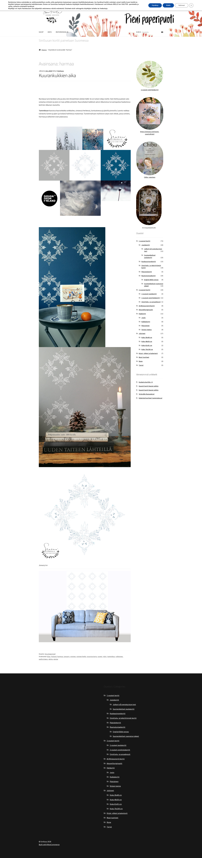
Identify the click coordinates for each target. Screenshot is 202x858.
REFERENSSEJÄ (62, 32)
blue (48, 656)
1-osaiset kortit (144, 241)
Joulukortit (145, 245)
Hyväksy (155, 5)
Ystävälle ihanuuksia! (146, 394)
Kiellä (168, 5)
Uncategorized (50, 654)
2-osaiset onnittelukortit (150, 90)
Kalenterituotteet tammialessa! (150, 398)
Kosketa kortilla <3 (146, 382)
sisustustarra (92, 656)
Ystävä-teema (146, 330)
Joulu (143, 318)
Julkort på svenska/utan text (124, 704)
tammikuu (111, 656)
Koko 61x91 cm (146, 345)
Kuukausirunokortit (148, 261)
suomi (100, 656)
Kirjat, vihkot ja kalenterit (148, 353)
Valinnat (181, 5)
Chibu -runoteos (149, 177)
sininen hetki (81, 656)
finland (53, 656)
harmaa (60, 656)
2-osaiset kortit (144, 290)
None (140, 361)
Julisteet (142, 333)
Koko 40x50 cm (146, 341)
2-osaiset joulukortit (149, 294)
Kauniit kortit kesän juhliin (148, 386)
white (51, 659)
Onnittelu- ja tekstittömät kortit (123, 718)
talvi (104, 656)
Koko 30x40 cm (146, 337)
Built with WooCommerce (49, 844)
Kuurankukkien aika (57, 75)
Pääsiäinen (145, 326)
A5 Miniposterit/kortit (147, 306)
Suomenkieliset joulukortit (149, 256)
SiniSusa (60, 71)
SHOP (41, 32)
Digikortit (142, 314)
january (66, 656)
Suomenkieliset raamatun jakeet (126, 736)
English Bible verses (151, 280)
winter (55, 659)
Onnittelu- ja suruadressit (151, 302)
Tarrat (141, 365)
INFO (50, 32)
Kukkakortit (145, 322)
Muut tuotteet (144, 357)
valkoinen (119, 656)
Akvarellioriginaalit (146, 310)
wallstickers (43, 659)
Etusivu (44, 50)
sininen (73, 656)
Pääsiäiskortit (146, 272)
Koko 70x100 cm (147, 349)
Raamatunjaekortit (148, 276)
